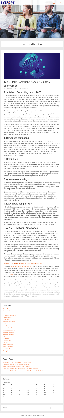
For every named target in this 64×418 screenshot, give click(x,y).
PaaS (44, 290)
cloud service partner (54, 284)
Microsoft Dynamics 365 (9, 330)
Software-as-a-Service (39, 292)
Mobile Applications (8, 346)
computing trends (50, 286)
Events (4, 323)
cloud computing (14, 282)
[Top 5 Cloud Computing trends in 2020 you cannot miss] (32, 78)
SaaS (31, 292)
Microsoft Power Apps (8, 332)
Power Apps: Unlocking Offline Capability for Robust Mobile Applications (20, 368)
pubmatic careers (24, 292)
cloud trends (40, 286)
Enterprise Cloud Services (13, 280)
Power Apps (6, 338)
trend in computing (44, 294)
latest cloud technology (42, 288)
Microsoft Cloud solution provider (21, 266)
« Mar (4, 400)
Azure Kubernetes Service (9, 313)
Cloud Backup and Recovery (9, 315)
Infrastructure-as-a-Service (12, 288)
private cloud (7, 292)
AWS (44, 280)
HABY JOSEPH (24, 88)
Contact (10, 274)
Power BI (5, 342)
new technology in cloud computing (32, 290)
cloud (48, 280)
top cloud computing (21, 294)
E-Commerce (6, 319)
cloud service (43, 284)
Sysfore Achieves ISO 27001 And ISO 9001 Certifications (16, 362)
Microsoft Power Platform (9, 334)
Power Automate (7, 340)
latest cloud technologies (27, 288)
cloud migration (8, 284)
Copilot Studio (6, 336)
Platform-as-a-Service (53, 290)
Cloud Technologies (9, 286)
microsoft (18, 290)
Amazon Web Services (8, 309)
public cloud (15, 292)
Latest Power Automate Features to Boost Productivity (16, 364)
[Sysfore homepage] (7, 3)
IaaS (57, 286)
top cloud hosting (33, 294)
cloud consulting (53, 282)
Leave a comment (32, 296)
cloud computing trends (41, 282)
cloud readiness (34, 284)
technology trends (52, 292)
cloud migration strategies (21, 284)
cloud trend (33, 286)
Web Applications (7, 351)
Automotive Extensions (8, 311)
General (23, 280)
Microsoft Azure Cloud (32, 280)
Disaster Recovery (7, 317)
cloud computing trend (26, 282)
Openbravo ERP (7, 348)
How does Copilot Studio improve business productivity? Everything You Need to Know (24, 371)
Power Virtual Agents (8, 344)
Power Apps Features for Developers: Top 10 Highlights (16, 366)
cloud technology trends (23, 286)
